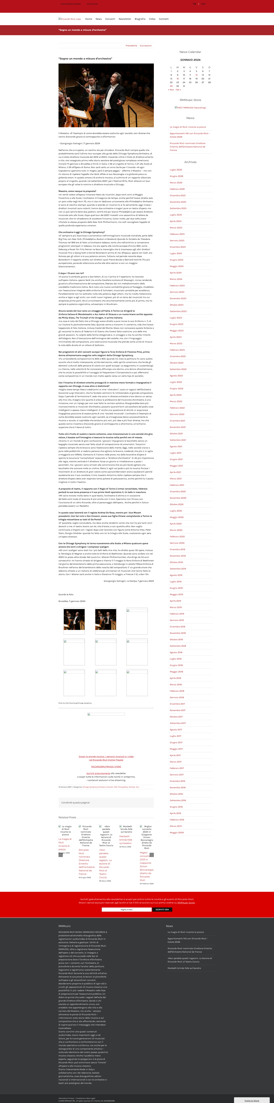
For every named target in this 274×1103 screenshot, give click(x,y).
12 (197, 75)
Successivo (146, 45)
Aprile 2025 (176, 221)
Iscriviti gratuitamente (98, 773)
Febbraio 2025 (177, 234)
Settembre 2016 (178, 800)
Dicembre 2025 (178, 195)
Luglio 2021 (175, 452)
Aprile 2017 (175, 755)
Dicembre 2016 (177, 781)
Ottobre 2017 (176, 716)
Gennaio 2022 (177, 414)
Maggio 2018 (176, 671)
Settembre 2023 (178, 311)
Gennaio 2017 (177, 774)
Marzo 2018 (176, 684)
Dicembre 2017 (177, 703)
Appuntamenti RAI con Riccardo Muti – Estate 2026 (188, 940)
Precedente (131, 45)
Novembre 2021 (178, 427)
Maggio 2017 (176, 748)
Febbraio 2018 (177, 691)
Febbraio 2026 (177, 189)
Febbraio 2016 (177, 819)
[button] (173, 19)
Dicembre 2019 (177, 549)
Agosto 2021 (176, 446)
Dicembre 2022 (178, 356)
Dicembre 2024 (178, 247)
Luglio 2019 (175, 581)
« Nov (171, 89)
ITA (194, 4)
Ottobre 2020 (177, 504)
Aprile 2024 (176, 272)
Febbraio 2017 (177, 768)
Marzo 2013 (176, 826)
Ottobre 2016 (176, 794)
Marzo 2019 (176, 607)
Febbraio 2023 (177, 350)
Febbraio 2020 (177, 536)
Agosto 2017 (176, 729)
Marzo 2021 (176, 478)
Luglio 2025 (176, 214)
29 (171, 86)
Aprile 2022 (176, 395)
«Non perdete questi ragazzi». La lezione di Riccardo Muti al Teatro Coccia (105, 864)
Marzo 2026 (176, 182)
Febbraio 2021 (177, 485)
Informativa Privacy (66, 1098)
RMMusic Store (186, 902)
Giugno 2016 (176, 806)
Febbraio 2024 (177, 285)
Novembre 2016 (178, 787)
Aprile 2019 (175, 600)
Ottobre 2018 (176, 639)
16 (178, 78)
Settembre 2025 (178, 208)
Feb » (178, 89)
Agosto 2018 (176, 652)
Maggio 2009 (177, 832)
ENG (203, 4)
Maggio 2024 (177, 266)
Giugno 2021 (176, 459)
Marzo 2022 (176, 401)
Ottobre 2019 (176, 562)
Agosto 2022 (176, 375)
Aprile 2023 (176, 337)
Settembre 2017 (178, 723)
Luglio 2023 (176, 317)
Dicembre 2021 (177, 420)
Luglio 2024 (176, 253)
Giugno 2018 (176, 665)
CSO (115, 787)
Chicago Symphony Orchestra (94, 787)
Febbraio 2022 (177, 407)
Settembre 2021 (178, 440)
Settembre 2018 (178, 646)
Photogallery (123, 787)
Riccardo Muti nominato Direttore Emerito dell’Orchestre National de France (187, 146)
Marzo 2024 (176, 279)
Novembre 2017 (178, 710)
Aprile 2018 (175, 678)
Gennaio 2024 (177, 292)
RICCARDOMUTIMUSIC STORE (106, 766)
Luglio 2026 (176, 169)
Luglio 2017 (175, 736)
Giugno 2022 (176, 388)
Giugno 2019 (176, 588)
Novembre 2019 (178, 555)
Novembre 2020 (178, 498)
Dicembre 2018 (177, 626)
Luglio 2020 (176, 510)
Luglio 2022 (176, 382)
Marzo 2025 (176, 227)
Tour (137, 787)
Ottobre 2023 (176, 304)
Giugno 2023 (176, 324)
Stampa (132, 787)
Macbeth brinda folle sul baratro (125, 840)
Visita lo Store (252, 1100)
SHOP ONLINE (92, 4)
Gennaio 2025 (177, 240)
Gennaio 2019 (177, 620)
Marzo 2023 (176, 343)
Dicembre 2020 (178, 491)
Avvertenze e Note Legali (85, 1098)
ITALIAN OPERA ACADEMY (71, 4)
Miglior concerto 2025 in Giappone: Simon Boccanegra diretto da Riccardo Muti (146, 866)
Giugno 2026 (176, 176)
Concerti (110, 787)
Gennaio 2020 (177, 543)
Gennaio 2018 (177, 697)
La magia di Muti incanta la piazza (188, 127)
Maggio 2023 (177, 330)
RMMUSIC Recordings (194, 107)
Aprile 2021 (175, 472)
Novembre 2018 (178, 633)
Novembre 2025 (178, 201)
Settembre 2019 (178, 568)
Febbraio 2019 (177, 613)
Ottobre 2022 (176, 362)
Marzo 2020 (176, 530)
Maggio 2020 (177, 517)
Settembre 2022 (178, 369)
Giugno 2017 (176, 742)
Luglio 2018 (176, 658)
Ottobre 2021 (176, 433)
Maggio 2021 (176, 465)
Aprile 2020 (176, 523)
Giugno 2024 (176, 259)
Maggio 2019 (176, 594)
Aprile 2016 (175, 813)
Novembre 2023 (178, 298)
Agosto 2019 (176, 575)
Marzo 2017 (176, 761)
